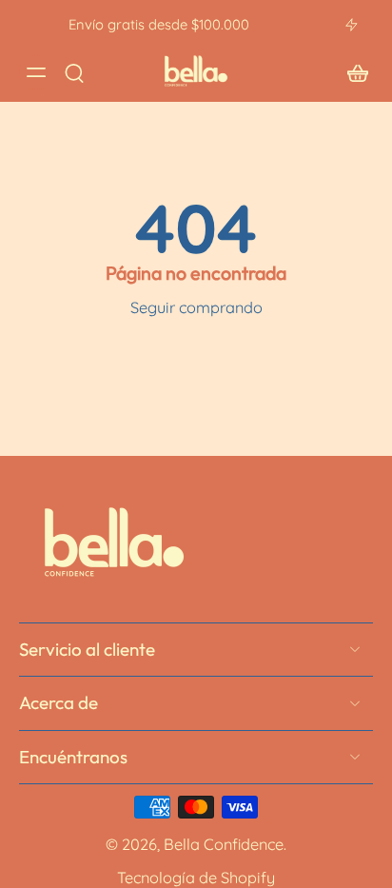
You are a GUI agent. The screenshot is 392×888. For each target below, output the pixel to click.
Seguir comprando (196, 307)
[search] (74, 72)
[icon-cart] (352, 71)
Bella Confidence (224, 844)
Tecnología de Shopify (196, 876)
